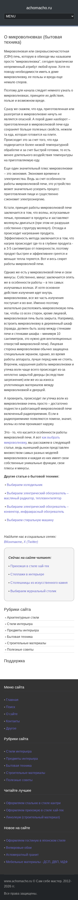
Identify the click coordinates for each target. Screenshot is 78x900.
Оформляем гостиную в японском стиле (36, 840)
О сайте (12, 714)
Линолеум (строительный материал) (33, 817)
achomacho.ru (39, 8)
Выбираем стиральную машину (30, 520)
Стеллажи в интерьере (27, 574)
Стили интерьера (20, 624)
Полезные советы (20, 649)
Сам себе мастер (49, 881)
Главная (12, 699)
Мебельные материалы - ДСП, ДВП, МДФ (37, 862)
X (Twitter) (31, 542)
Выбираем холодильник (24, 485)
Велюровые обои (19, 847)
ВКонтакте (13, 542)
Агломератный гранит (22, 854)
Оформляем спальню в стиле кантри (33, 803)
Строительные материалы (26, 643)
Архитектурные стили (23, 617)
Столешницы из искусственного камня (39, 582)
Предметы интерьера (23, 630)
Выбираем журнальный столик (33, 591)
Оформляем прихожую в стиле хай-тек (35, 810)
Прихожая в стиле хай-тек (29, 566)
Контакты (13, 721)
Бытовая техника (20, 636)
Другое (11, 728)
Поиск (10, 707)
